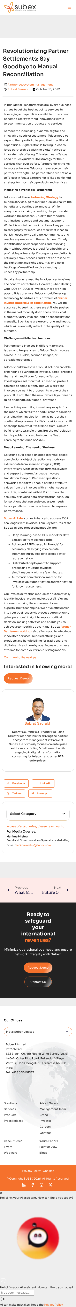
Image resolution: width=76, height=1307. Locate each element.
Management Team (53, 1109)
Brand (44, 1115)
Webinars (10, 1152)
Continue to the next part (21, 657)
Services (10, 1109)
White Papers (48, 1141)
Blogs (43, 1152)
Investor (45, 1120)
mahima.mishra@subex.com (33, 845)
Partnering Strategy (44, 197)
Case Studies (13, 1141)
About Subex (49, 1103)
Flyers (8, 1147)
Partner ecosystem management (30, 84)
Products (10, 1115)
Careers (45, 1126)
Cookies (48, 1171)
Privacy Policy (31, 1171)
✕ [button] (1, 1193)
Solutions (10, 1103)
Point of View (48, 1147)
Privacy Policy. (54, 1304)
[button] (69, 7)
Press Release (13, 1120)
